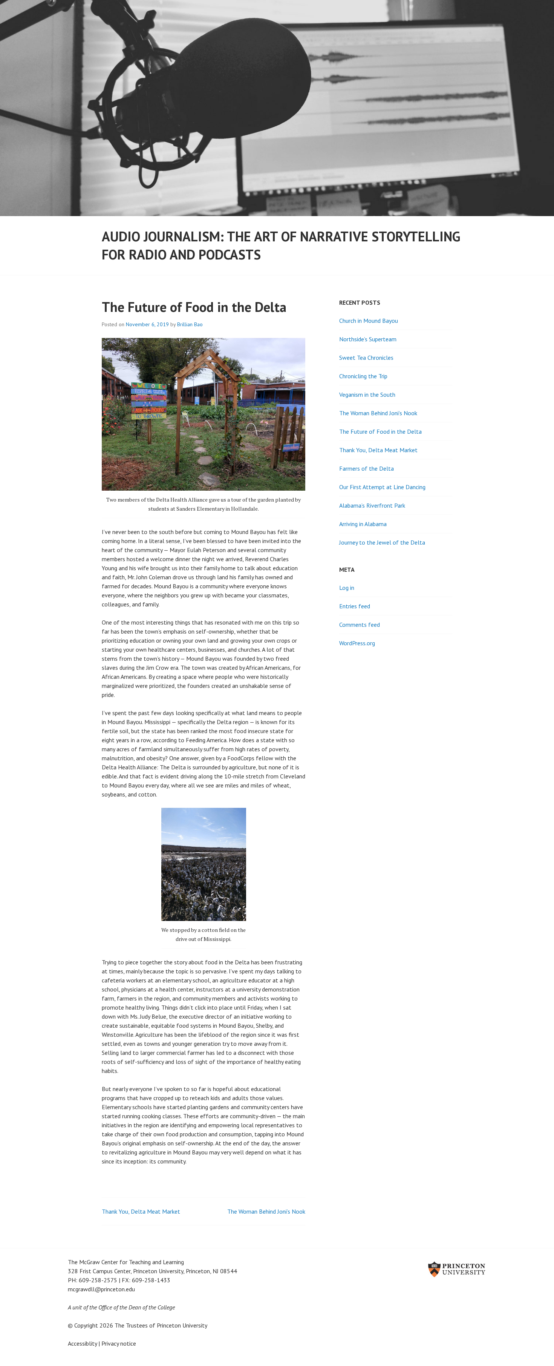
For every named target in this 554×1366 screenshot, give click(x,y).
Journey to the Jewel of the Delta (382, 542)
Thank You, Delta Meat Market (141, 1211)
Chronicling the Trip (363, 376)
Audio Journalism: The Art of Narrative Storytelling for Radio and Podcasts (281, 245)
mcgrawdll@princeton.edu (101, 1289)
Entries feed (354, 606)
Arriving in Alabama (363, 524)
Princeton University (182, 1325)
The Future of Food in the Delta (380, 431)
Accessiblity (82, 1343)
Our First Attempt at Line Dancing (382, 487)
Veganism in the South (367, 394)
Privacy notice (118, 1343)
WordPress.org (357, 643)
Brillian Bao (190, 324)
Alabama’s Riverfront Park (372, 505)
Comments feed (359, 624)
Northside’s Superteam (367, 339)
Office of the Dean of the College (136, 1307)
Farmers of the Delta (366, 468)
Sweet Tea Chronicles (366, 357)
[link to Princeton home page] (376, 1269)
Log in (346, 587)
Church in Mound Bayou (368, 320)
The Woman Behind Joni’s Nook (266, 1211)
